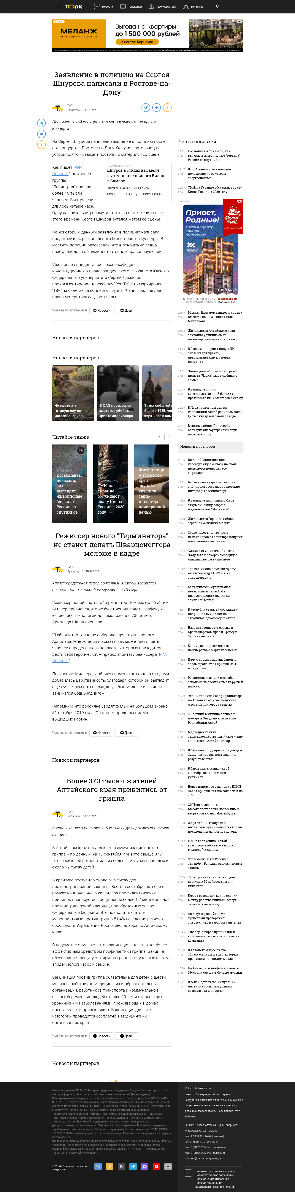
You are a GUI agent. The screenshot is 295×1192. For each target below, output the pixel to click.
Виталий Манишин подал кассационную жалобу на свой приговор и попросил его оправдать (212, 466)
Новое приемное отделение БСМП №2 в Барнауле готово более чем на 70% (215, 790)
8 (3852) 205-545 (201, 1147)
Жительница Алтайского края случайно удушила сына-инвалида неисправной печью (152, 491)
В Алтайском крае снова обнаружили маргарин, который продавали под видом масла (213, 954)
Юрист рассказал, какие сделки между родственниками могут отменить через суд (213, 900)
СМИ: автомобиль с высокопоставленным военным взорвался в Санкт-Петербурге (213, 809)
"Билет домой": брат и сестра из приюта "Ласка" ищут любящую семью (212, 375)
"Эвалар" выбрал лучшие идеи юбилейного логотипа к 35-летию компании (214, 936)
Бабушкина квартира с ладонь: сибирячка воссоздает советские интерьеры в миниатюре (214, 486)
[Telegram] (145, 107)
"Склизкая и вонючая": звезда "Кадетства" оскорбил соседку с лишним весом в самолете (212, 555)
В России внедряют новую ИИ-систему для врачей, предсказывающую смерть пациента (212, 355)
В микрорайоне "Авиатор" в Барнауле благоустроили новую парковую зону (213, 430)
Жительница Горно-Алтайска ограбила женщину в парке (211, 521)
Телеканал (135, 6)
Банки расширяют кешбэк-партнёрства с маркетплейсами (213, 648)
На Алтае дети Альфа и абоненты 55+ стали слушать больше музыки (215, 970)
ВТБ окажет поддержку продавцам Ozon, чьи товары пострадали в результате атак (215, 754)
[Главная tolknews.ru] (73, 6)
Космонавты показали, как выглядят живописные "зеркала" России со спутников (69, 494)
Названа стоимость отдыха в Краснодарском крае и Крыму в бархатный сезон (212, 631)
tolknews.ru (203, 1088)
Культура (72, 571)
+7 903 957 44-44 (201, 1136)
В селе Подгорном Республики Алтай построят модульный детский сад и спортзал (212, 986)
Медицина (73, 816)
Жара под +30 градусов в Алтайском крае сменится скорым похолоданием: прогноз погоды (215, 827)
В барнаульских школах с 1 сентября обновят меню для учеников (210, 772)
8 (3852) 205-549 (201, 1152)
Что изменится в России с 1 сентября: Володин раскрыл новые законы (215, 863)
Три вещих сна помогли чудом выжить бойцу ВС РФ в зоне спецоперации (212, 573)
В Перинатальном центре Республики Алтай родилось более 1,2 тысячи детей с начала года (215, 411)
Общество (73, 110)
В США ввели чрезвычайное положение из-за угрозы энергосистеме (210, 173)
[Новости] (101, 310)
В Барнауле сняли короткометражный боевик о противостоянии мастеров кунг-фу (215, 393)
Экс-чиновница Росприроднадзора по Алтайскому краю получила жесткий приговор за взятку (215, 700)
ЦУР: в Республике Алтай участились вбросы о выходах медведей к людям (211, 845)
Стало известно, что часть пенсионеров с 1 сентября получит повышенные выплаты (215, 536)
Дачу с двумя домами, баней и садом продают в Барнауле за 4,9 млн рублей (213, 663)
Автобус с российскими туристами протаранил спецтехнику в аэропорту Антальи (214, 918)
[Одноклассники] (167, 107)
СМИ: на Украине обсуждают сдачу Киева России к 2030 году (111, 498)
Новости (107, 6)
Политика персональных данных (215, 1171)
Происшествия (166, 6)
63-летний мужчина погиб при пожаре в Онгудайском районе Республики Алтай (212, 718)
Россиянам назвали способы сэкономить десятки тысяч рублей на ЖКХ (215, 682)
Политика (197, 6)
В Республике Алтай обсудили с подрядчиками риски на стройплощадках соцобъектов (213, 613)
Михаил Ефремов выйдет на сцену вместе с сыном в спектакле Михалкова (215, 316)
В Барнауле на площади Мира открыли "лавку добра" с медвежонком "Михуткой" (211, 504)
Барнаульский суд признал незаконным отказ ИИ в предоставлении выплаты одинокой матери (209, 593)
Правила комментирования (212, 1179)
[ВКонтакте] (156, 107)
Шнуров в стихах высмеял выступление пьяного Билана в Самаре (137, 175)
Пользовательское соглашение (214, 1175)
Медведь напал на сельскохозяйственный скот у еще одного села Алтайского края (215, 736)
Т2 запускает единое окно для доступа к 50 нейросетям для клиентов (211, 881)
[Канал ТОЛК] (126, 310)
